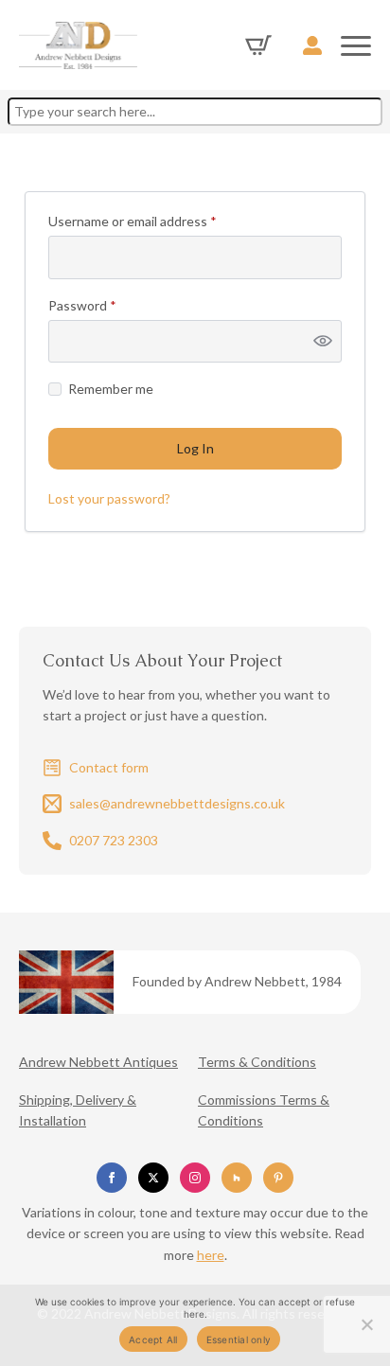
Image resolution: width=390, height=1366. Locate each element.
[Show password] (323, 342)
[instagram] (195, 1177)
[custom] (237, 1177)
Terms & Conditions (257, 1062)
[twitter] (153, 1177)
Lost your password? (109, 498)
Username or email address (159, 221)
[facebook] (112, 1177)
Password (108, 305)
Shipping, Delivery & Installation (77, 1109)
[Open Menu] (356, 45)
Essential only (239, 1339)
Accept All (153, 1339)
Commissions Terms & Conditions (263, 1109)
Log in (195, 448)
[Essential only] (366, 1324)
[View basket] (258, 45)
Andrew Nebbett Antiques (98, 1062)
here (210, 1255)
